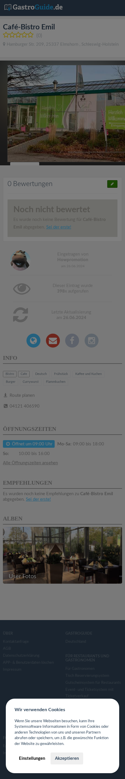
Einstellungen (32, 758)
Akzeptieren (67, 758)
